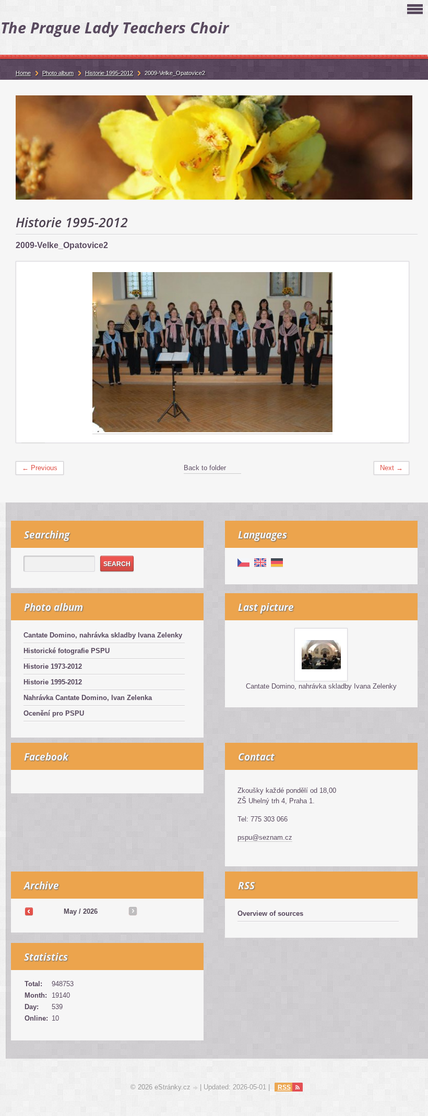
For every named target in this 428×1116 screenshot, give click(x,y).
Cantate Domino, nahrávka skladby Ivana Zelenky (102, 635)
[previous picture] (33, 352)
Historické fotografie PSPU (66, 651)
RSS (284, 1087)
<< (28, 911)
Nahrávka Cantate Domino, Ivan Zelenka (87, 698)
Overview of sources (270, 913)
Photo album (58, 73)
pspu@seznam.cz (264, 837)
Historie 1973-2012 (52, 666)
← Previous (39, 468)
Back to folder (205, 468)
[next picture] (391, 352)
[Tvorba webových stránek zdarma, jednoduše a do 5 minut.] (196, 1088)
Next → (391, 468)
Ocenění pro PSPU (53, 713)
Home (23, 73)
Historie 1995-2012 (52, 682)
